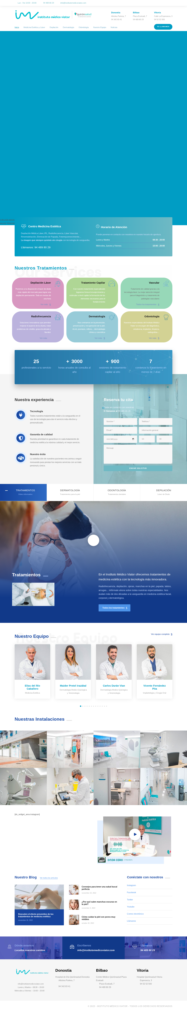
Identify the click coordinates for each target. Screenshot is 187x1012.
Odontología (84, 27)
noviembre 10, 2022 (89, 893)
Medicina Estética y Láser (34, 27)
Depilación (54, 27)
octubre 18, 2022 (88, 923)
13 (106, 706)
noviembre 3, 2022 (88, 908)
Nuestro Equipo (99, 27)
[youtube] (168, 3)
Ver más (44, 304)
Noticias (114, 27)
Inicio (17, 27)
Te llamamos (163, 26)
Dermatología (68, 27)
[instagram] (171, 3)
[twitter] (164, 3)
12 (104, 706)
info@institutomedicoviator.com (73, 3)
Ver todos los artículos (49, 878)
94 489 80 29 (147, 950)
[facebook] (161, 3)
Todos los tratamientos (146, 304)
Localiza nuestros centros (30, 950)
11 (102, 706)
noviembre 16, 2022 (25, 920)
